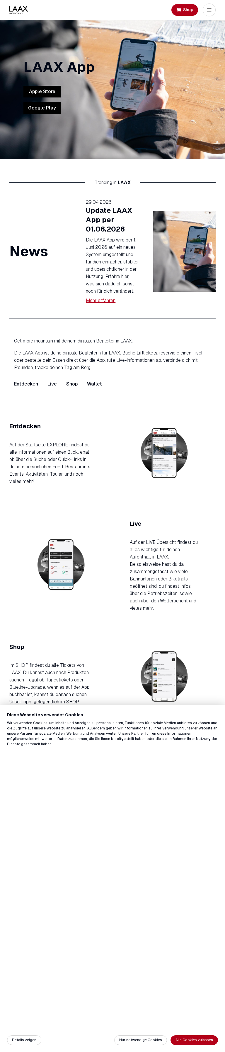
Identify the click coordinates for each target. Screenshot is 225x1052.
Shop (72, 384)
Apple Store (42, 91)
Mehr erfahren (100, 300)
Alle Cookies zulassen (194, 1040)
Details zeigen (24, 1040)
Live (52, 384)
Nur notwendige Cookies (140, 1040)
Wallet (94, 384)
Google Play (42, 108)
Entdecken (26, 384)
